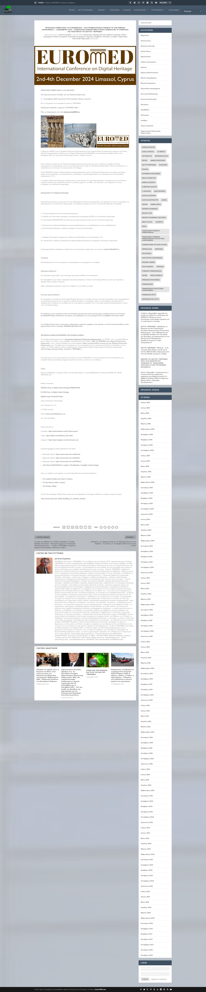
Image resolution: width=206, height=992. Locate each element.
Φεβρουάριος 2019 (147, 854)
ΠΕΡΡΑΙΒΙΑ (159, 249)
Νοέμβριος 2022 (146, 620)
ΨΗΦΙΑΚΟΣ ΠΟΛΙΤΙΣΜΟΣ (151, 280)
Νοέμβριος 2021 (146, 684)
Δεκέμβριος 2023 (147, 551)
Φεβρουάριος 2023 (147, 604)
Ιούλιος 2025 (145, 456)
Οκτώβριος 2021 (147, 689)
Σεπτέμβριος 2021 (147, 695)
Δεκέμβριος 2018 (147, 865)
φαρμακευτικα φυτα (150, 299)
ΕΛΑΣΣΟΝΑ (163, 165)
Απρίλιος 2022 (146, 658)
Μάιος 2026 (145, 413)
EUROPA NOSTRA (148, 147)
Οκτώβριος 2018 (147, 875)
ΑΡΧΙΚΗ (72, 10)
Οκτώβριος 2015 (147, 955)
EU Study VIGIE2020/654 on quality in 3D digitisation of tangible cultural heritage (71, 465)
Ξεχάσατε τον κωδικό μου (158, 979)
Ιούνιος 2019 (145, 833)
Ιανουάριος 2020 (147, 796)
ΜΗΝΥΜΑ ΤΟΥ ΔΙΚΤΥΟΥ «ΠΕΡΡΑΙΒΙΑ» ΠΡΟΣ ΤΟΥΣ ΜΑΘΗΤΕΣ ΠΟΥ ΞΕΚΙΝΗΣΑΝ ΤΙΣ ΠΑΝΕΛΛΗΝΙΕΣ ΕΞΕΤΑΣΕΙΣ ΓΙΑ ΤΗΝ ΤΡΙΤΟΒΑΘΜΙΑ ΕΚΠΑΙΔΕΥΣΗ (154, 363)
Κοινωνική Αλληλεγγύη (149, 94)
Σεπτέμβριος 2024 (147, 509)
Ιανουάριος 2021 (147, 737)
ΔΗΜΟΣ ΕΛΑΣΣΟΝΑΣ (157, 160)
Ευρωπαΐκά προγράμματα (77, 37)
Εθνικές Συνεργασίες (60, 37)
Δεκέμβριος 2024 (147, 493)
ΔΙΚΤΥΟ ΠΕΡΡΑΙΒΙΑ (149, 165)
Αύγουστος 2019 (147, 822)
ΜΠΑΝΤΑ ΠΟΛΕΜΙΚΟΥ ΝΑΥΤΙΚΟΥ (154, 217)
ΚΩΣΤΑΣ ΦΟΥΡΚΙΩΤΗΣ (150, 200)
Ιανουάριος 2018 (147, 923)
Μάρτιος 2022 (146, 663)
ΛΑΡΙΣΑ (164, 200)
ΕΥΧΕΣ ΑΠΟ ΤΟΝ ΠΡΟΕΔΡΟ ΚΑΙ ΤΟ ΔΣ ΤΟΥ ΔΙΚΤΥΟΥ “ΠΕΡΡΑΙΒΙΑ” (96, 672)
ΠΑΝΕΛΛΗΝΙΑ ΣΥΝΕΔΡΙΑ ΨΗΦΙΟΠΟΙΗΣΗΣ (151, 231)
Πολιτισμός (106, 37)
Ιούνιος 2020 (145, 774)
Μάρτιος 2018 (146, 913)
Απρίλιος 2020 (146, 785)
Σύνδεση (145, 979)
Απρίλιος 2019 (146, 843)
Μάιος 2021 (145, 716)
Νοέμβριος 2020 (146, 748)
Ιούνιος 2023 (145, 583)
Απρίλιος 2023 (146, 594)
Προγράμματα (157, 10)
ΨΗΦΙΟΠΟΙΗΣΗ (147, 284)
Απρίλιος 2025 (146, 471)
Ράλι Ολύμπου (147, 266)
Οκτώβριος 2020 (147, 753)
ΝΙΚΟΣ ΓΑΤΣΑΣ (147, 222)
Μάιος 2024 (145, 525)
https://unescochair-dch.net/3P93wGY (68, 461)
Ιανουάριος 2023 (147, 610)
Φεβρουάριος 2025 (147, 482)
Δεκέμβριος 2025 (147, 434)
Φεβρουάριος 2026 (147, 429)
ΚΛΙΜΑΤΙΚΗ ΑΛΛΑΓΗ (149, 187)
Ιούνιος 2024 (145, 519)
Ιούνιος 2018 (145, 897)
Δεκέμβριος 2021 (147, 679)
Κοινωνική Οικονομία (149, 99)
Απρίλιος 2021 (146, 721)
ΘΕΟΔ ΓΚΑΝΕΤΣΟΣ (149, 178)
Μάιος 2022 (145, 652)
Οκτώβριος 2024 (147, 503)
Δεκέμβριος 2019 (147, 801)
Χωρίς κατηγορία (147, 126)
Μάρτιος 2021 (146, 727)
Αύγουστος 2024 (147, 514)
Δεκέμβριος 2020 (147, 742)
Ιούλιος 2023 (145, 578)
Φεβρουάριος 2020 (147, 790)
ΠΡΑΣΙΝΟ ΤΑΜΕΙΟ (148, 262)
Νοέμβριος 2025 (146, 440)
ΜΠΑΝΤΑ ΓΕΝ (147, 213)
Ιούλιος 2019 (145, 828)
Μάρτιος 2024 (146, 535)
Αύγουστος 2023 (147, 572)
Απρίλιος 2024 (146, 530)
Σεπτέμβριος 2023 (147, 567)
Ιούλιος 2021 (145, 705)
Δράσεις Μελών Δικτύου (149, 72)
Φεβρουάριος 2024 (147, 541)
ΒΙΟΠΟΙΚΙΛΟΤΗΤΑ (161, 156)
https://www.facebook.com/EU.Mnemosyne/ (63, 431)
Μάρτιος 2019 (146, 849)
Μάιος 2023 (145, 588)
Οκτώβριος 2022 (147, 626)
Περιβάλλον (98, 37)
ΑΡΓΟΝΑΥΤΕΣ (147, 156)
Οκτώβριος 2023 (147, 562)
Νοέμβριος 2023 (146, 556)
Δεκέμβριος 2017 (147, 929)
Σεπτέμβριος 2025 (147, 450)
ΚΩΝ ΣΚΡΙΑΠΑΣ (159, 191)
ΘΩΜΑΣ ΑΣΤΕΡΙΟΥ (148, 182)
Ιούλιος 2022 (145, 642)
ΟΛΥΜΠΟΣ (159, 222)
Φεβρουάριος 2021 (147, 732)
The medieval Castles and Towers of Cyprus (57, 479)
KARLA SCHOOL (148, 151)
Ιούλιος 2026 (145, 402)
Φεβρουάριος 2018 (147, 918)
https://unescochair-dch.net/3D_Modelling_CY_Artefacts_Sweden (63, 498)
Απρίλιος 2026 (146, 418)
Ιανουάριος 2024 (147, 546)
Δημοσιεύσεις (140, 10)
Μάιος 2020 (145, 780)
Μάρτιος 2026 (146, 424)
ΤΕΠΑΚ (144, 275)
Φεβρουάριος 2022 (147, 668)
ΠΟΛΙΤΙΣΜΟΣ (146, 253)
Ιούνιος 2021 (145, 711)
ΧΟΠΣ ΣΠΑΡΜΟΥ (156, 275)
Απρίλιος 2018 (146, 907)
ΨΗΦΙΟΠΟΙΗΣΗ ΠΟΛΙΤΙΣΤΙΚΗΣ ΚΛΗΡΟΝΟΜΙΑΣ (153, 289)
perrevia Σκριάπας (65, 35)
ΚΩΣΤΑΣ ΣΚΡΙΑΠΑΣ (149, 195)
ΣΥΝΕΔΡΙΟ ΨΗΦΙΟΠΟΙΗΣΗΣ (152, 271)
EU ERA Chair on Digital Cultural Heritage (55, 392)
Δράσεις (101, 10)
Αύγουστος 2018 (147, 886)
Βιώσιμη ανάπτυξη (99, 35)
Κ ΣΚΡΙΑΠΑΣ (146, 191)
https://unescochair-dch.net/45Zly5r (68, 458)
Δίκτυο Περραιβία (85, 10)
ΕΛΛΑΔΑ (145, 169)
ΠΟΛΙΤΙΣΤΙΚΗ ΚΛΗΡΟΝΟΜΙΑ (152, 258)
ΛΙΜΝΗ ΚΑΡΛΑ (156, 204)
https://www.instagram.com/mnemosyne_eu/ (63, 440)
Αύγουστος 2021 (147, 700)
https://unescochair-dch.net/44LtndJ (68, 454)
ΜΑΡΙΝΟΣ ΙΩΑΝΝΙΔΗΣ (150, 209)
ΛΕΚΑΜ (144, 204)
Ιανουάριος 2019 (147, 859)
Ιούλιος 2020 (145, 769)
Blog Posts (145, 35)
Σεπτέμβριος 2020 (147, 758)
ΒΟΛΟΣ (144, 160)
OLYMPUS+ (161, 151)
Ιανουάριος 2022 (147, 673)
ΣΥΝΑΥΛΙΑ (160, 266)
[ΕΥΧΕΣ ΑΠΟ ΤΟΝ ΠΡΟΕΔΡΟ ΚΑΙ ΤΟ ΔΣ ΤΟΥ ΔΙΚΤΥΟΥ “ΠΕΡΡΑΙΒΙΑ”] (97, 660)
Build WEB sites (100, 989)
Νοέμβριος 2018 (146, 870)
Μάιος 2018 (145, 902)
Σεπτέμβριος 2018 (147, 881)
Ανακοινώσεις (88, 35)
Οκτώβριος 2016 (147, 950)
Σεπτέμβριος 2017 (147, 944)
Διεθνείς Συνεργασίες (114, 35)
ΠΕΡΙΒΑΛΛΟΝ (147, 249)
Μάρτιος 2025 (146, 477)
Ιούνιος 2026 (145, 408)
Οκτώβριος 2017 (147, 939)
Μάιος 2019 (145, 838)
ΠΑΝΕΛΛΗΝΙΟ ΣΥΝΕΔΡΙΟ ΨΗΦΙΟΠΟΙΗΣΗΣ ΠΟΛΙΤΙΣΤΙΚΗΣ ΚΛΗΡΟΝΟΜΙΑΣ (153, 238)
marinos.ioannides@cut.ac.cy (55, 414)
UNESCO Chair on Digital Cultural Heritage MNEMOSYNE (60, 388)
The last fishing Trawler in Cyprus (53, 482)
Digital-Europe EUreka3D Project (52, 396)
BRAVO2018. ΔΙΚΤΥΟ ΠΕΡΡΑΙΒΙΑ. (56, 3)
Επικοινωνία (174, 10)
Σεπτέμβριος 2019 (147, 817)
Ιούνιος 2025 (145, 461)
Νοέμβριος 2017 (146, 934)
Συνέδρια (127, 10)
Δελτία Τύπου (146, 51)
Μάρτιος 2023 (146, 599)
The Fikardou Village (49, 486)
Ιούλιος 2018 (145, 891)
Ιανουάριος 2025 (147, 487)
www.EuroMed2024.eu (111, 249)
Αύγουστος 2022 (147, 636)
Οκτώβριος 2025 (147, 445)
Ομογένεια (115, 10)
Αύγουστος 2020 (147, 764)
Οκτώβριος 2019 (147, 812)
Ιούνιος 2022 (145, 647)
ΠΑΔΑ (144, 226)
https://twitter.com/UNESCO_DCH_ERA (59, 435)
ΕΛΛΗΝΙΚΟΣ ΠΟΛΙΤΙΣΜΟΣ (151, 173)
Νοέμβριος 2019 (146, 806)
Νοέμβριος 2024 (146, 498)
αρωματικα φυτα (149, 295)
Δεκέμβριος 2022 (147, 615)
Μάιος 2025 (145, 466)
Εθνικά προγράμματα (149, 78)
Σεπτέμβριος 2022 (147, 631)
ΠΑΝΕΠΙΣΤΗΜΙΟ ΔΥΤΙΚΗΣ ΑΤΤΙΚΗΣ (154, 245)
